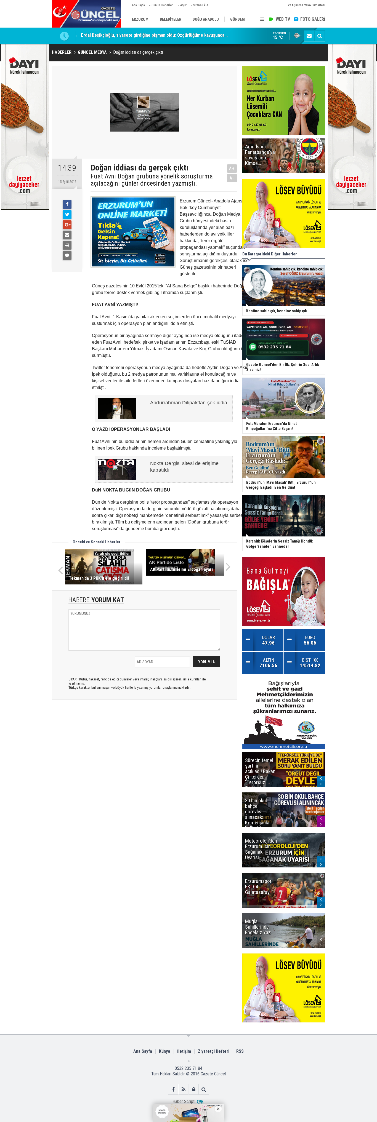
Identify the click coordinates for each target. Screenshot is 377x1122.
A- (232, 178)
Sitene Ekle (200, 5)
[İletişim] (309, 35)
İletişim (184, 1051)
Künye (164, 1051)
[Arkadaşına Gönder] (67, 235)
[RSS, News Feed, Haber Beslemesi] (183, 1089)
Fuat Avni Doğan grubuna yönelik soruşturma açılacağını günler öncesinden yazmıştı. (152, 180)
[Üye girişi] (194, 1089)
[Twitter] (67, 214)
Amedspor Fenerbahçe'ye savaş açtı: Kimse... (124, 36)
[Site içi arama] (319, 35)
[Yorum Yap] (67, 255)
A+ (232, 168)
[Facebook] (67, 204)
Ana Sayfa (138, 5)
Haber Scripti (183, 1101)
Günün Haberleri (163, 5)
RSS (240, 1051)
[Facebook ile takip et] (173, 1089)
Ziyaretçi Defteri (213, 1051)
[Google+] (67, 224)
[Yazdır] (67, 245)
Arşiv (183, 5)
